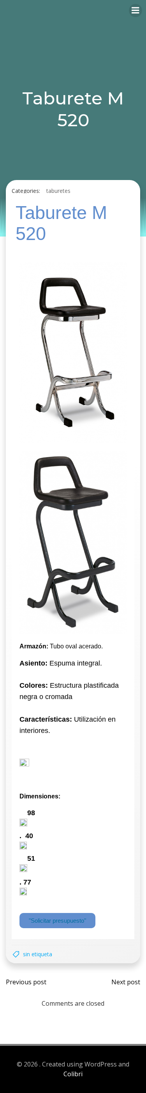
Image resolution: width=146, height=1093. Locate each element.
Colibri (73, 1074)
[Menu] (135, 10)
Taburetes (58, 190)
